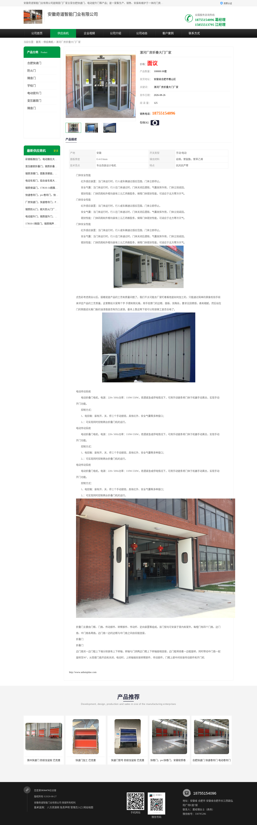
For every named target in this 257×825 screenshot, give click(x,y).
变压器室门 (34, 100)
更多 (55, 151)
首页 (38, 42)
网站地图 (88, 807)
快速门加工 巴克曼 (44, 760)
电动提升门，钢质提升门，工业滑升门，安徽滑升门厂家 (42, 216)
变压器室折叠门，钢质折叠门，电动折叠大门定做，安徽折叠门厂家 (42, 166)
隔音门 (31, 78)
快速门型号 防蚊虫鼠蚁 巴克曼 (85, 760)
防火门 (31, 70)
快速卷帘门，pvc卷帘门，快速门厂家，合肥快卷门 (42, 195)
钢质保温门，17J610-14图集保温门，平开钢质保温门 (42, 188)
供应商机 (63, 33)
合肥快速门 (34, 63)
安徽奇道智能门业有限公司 (47, 802)
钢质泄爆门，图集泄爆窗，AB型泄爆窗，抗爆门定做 (42, 173)
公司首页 (36, 33)
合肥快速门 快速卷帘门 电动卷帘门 (170, 760)
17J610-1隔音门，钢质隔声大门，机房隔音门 (42, 223)
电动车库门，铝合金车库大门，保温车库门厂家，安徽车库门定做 (42, 180)
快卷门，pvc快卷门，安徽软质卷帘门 (128, 760)
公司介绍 (115, 33)
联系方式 (194, 33)
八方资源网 (53, 807)
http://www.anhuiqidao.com (83, 672)
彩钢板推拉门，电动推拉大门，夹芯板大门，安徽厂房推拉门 (42, 159)
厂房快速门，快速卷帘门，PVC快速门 (42, 202)
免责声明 (65, 807)
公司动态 (141, 33)
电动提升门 (34, 93)
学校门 (31, 85)
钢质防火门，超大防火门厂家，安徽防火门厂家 (42, 209)
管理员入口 (76, 807)
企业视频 (89, 33)
